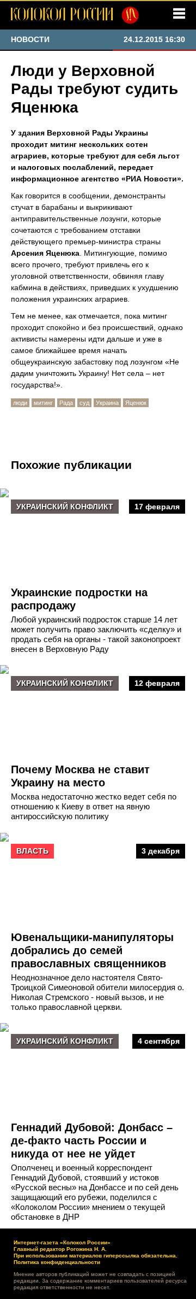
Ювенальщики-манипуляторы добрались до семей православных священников (92, 950)
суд (84, 402)
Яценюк (135, 402)
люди (20, 402)
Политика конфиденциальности (57, 1262)
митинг (43, 402)
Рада (66, 402)
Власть (32, 851)
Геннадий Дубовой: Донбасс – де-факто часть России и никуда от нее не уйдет (92, 1140)
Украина (107, 402)
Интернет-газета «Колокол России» (62, 1242)
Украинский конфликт (64, 506)
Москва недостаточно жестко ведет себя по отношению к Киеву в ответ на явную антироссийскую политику (93, 806)
